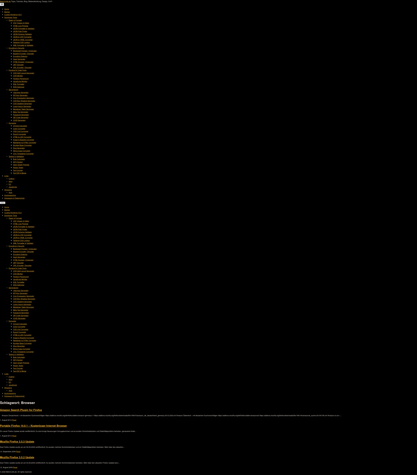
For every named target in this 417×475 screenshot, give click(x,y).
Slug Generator (19, 148)
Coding (11, 178)
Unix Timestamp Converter (23, 153)
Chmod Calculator (20, 126)
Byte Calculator (19, 159)
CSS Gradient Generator (22, 103)
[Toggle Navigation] (2, 4)
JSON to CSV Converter (22, 37)
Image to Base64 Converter (23, 139)
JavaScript (13, 187)
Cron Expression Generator (23, 98)
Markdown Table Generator (23, 109)
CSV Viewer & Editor (21, 23)
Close (2, 203)
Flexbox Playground (21, 78)
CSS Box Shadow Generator (24, 101)
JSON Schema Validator (22, 34)
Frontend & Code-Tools (17, 70)
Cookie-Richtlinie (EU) (13, 14)
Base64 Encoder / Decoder (23, 53)
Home (6, 9)
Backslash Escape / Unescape (25, 51)
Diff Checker (18, 162)
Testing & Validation (16, 156)
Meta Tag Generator (20, 112)
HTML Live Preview (20, 26)
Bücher (7, 12)
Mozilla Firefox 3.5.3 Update (17, 441)
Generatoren (13, 89)
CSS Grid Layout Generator (23, 73)
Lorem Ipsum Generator (22, 106)
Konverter (12, 123)
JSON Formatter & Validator (23, 28)
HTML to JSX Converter (22, 137)
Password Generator (21, 114)
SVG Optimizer (18, 87)
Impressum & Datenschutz (14, 198)
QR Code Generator (20, 117)
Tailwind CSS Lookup (21, 42)
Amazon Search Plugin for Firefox (21, 410)
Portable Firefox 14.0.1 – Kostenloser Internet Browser (33, 425)
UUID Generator (19, 120)
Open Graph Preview (21, 164)
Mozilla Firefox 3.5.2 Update (17, 457)
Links (6, 176)
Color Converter (19, 128)
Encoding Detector (20, 56)
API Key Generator (20, 95)
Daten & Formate (15, 20)
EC (10, 184)
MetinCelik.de (5, 1)
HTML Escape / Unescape (23, 62)
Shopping (8, 190)
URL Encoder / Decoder (22, 67)
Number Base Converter (22, 145)
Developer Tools (10, 17)
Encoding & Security (16, 48)
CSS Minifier (18, 75)
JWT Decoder (18, 64)
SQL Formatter (18, 84)
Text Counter (18, 170)
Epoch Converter (19, 134)
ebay (10, 181)
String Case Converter (21, 151)
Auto (10, 192)
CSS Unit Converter (20, 131)
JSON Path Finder (20, 31)
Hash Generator (19, 59)
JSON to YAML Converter (23, 39)
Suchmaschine (10, 195)
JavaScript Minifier (20, 81)
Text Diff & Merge (19, 173)
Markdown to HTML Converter (24, 142)
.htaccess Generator (20, 92)
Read (14, 420)
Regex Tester (18, 167)
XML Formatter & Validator (23, 45)
